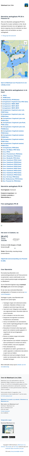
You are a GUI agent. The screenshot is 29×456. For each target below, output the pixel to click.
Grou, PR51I (6, 152)
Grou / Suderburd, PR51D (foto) (12, 164)
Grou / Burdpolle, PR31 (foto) (11, 158)
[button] (8, 55)
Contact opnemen (5, 411)
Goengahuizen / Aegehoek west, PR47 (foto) (15, 101)
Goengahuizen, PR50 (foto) (11, 147)
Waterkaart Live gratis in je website (10, 399)
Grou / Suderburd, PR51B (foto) (12, 162)
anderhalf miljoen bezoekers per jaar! (14, 448)
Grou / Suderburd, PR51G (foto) (12, 170)
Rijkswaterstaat (24, 77)
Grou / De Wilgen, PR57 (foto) (11, 149)
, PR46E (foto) (6, 97)
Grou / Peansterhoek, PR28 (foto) (12, 154)
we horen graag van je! (6, 396)
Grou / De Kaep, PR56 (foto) (11, 177)
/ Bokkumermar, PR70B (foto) (10, 99)
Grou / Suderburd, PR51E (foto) (12, 166)
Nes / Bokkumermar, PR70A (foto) (13, 179)
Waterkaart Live (22, 444)
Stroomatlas (9, 446)
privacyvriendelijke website (16, 451)
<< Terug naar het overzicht (8, 35)
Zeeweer (3, 446)
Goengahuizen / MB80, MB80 (10, 103)
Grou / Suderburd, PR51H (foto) (12, 174)
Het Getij (16, 446)
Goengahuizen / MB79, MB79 (10, 106)
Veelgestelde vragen (6, 420)
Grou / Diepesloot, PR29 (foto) (11, 156)
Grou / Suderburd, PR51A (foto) (12, 172)
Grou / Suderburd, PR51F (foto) (12, 168)
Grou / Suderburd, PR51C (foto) (12, 160)
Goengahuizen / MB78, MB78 (10, 108)
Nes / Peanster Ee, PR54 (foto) (11, 181)
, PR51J (4, 95)
